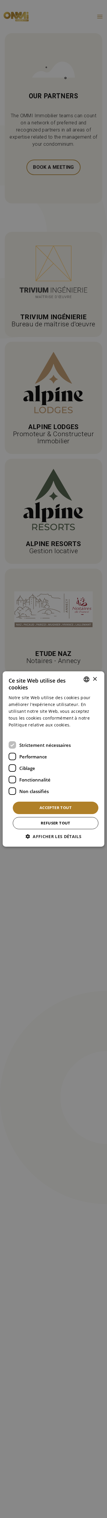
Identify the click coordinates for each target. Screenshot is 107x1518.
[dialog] (53, 759)
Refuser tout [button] (55, 823)
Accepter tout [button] (56, 807)
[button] (53, 836)
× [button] (94, 679)
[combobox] (86, 679)
